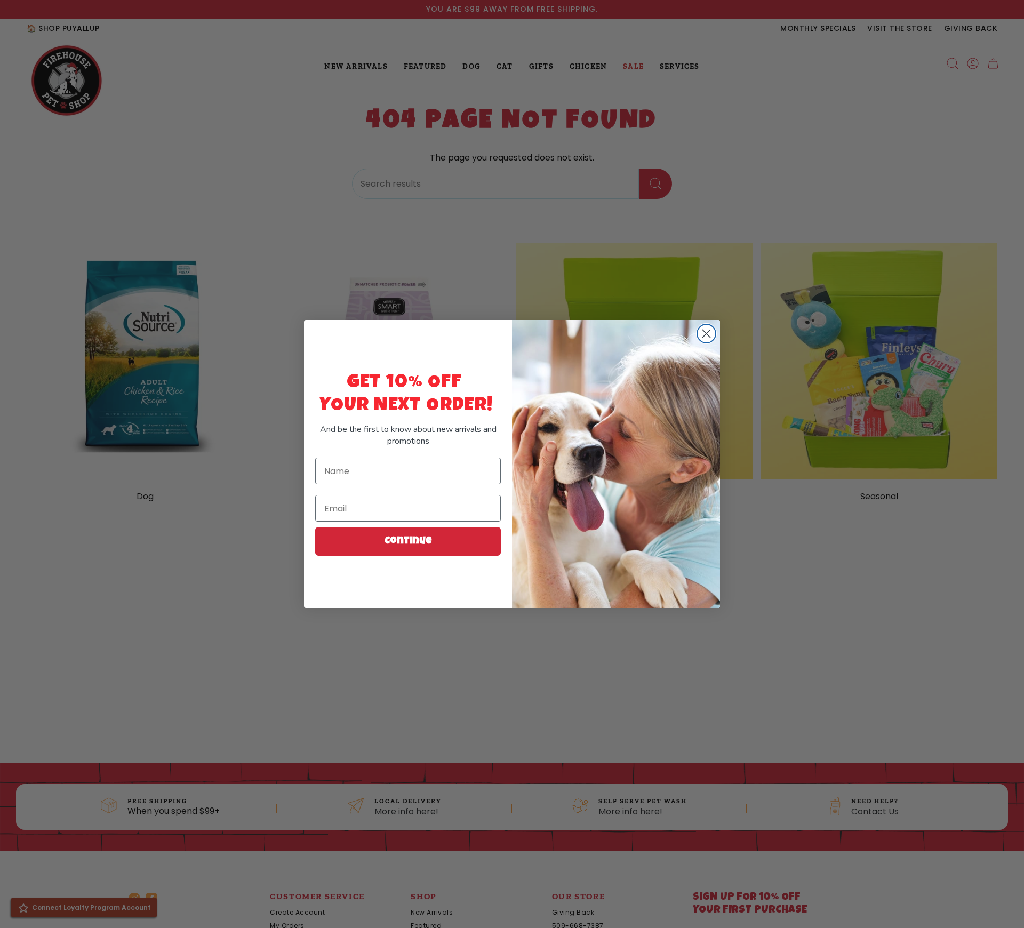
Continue (408, 541)
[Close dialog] (706, 333)
